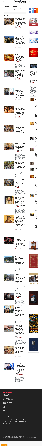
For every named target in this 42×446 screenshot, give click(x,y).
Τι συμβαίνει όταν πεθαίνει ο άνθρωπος (20, 295)
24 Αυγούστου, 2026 (18, 27)
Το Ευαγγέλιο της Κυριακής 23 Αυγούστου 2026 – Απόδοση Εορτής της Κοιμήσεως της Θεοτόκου (37, 182)
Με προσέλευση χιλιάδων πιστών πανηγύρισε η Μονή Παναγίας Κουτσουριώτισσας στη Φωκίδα (21, 21)
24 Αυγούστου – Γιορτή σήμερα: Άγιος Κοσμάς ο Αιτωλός (37, 127)
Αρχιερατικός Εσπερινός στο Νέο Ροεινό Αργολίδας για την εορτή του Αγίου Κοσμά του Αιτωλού (20, 41)
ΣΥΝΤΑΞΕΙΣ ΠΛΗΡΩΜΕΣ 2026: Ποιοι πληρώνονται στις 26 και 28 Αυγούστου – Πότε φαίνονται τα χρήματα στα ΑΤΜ (20, 331)
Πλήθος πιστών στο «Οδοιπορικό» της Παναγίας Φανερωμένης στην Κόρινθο (20, 73)
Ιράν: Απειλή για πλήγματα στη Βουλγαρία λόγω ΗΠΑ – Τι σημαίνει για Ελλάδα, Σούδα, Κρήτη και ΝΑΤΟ (20, 242)
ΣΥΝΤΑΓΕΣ (4, 410)
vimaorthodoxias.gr (7, 436)
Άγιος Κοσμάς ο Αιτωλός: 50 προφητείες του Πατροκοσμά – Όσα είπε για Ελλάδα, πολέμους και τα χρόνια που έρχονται (20, 221)
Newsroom (18, 26)
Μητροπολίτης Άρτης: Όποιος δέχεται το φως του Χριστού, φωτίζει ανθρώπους (19, 350)
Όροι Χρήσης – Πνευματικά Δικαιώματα (25, 434)
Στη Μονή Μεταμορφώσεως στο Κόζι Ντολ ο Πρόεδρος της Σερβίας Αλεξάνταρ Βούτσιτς (20, 278)
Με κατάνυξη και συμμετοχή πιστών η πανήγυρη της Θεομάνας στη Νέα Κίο (20, 183)
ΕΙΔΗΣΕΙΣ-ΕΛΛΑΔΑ (6, 398)
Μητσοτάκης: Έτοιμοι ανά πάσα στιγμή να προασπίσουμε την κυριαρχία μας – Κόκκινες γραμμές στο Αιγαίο (20, 368)
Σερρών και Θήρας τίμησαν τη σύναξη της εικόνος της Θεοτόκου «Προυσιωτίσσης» (20, 129)
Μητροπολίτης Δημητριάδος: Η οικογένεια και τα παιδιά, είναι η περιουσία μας (20, 164)
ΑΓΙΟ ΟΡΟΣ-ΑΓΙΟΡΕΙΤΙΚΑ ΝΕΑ (7, 402)
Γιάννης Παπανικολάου (20, 374)
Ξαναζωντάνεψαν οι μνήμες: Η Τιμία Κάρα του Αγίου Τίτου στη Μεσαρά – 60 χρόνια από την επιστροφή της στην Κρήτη (20, 310)
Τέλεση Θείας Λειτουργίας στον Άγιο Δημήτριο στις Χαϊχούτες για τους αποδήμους (20, 260)
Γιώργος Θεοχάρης (19, 228)
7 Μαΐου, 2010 (36, 172)
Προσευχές (4, 406)
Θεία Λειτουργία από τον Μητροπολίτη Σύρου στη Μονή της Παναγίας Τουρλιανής (20, 147)
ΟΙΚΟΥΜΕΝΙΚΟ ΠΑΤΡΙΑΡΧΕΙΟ (7, 394)
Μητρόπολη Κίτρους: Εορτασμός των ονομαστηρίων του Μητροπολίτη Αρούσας (19, 93)
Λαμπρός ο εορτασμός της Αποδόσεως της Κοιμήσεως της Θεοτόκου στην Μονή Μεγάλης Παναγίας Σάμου (20, 111)
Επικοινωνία (15, 434)
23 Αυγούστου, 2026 (36, 119)
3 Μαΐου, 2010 (36, 165)
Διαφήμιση (4, 434)
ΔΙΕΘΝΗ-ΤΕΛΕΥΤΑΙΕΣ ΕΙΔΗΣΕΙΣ (8, 399)
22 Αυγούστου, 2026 (36, 191)
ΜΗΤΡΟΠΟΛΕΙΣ (5, 395)
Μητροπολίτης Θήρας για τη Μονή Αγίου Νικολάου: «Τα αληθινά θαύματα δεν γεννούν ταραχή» (20, 201)
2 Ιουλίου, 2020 (36, 159)
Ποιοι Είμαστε (10, 434)
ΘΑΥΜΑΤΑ (4, 407)
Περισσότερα (33, 95)
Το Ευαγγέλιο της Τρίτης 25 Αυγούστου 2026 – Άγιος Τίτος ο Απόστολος (20, 57)
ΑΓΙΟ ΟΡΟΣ (4, 403)
